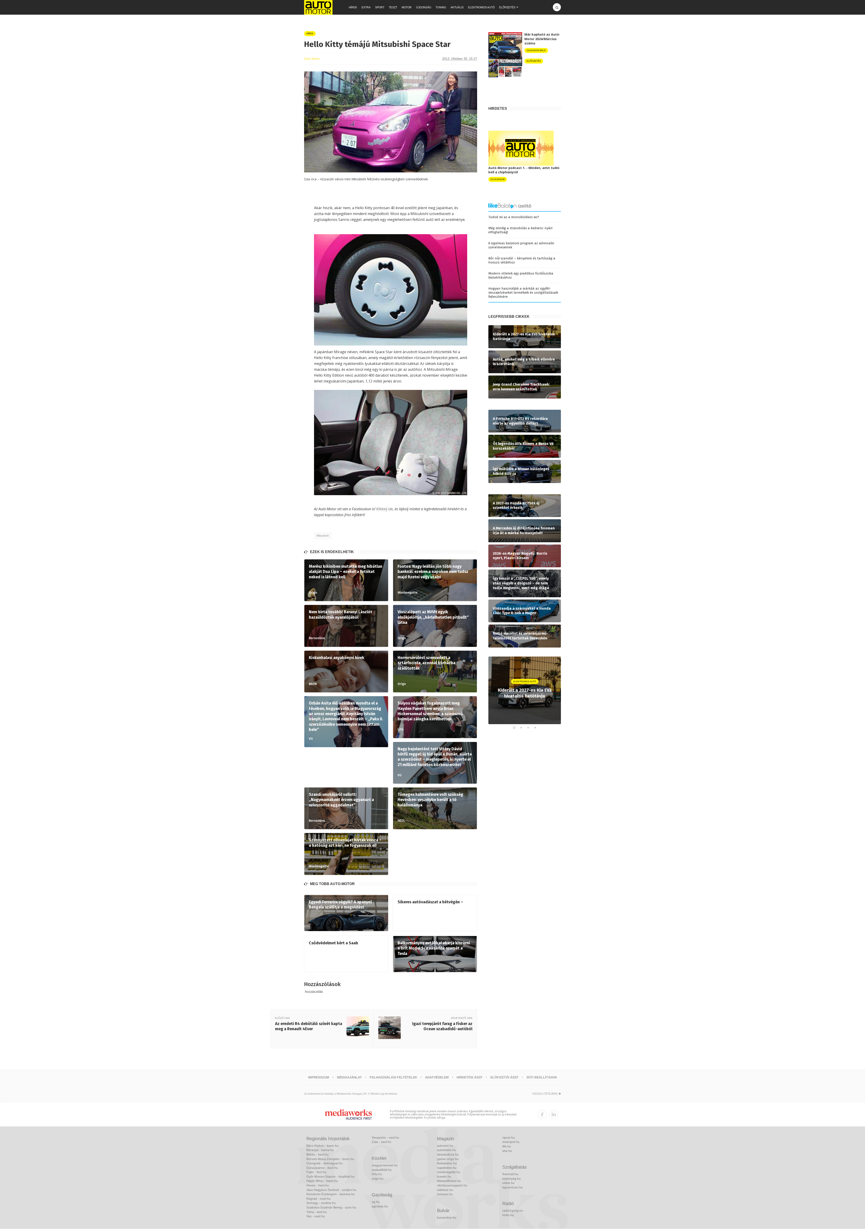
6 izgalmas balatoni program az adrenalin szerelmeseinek (521, 245)
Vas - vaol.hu (315, 1216)
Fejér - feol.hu (316, 1172)
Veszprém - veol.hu (385, 1137)
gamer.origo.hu (448, 1159)
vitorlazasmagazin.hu (452, 1185)
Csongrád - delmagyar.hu (324, 1163)
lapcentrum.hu (512, 1187)
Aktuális (457, 7)
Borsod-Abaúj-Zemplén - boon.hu (330, 1159)
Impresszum (318, 1077)
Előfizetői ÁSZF (504, 1077)
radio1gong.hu (512, 1210)
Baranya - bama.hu (320, 1150)
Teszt (393, 7)
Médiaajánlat (349, 1077)
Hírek (353, 7)
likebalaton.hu (447, 1163)
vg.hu (376, 1202)
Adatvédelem (437, 1077)
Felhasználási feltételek (393, 1077)
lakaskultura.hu (448, 1154)
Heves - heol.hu (317, 1185)
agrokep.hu (380, 1206)
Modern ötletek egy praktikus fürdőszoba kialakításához (520, 275)
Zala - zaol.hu (381, 1142)
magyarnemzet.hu (385, 1165)
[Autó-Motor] (318, 7)
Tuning (441, 7)
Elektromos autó (481, 7)
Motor (407, 7)
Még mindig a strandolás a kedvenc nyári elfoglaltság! (520, 230)
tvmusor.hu (445, 1194)
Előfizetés (507, 7)
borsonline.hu (446, 1217)
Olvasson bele (536, 50)
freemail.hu (510, 1174)
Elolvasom (498, 179)
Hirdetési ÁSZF (470, 1077)
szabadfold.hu (382, 1170)
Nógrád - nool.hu (318, 1198)
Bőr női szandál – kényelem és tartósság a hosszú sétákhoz (521, 260)
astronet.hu (445, 1145)
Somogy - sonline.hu (321, 1203)
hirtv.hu (377, 1174)
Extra (366, 7)
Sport (379, 7)
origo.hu (377, 1178)
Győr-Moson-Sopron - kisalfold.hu (330, 1176)
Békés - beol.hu (317, 1154)
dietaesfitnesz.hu (449, 1181)
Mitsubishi (322, 535)
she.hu (507, 1151)
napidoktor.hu (446, 1167)
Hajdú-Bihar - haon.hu (322, 1181)
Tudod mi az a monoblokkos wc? (513, 217)
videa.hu (508, 1183)
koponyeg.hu (511, 1178)
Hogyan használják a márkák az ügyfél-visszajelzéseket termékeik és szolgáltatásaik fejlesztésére (523, 292)
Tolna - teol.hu (316, 1212)
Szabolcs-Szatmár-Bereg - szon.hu (331, 1207)
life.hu (506, 1146)
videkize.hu (445, 1190)
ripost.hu (508, 1137)
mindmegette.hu (448, 1172)
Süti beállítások (541, 1077)
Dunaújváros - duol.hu (322, 1167)
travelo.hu (444, 1176)
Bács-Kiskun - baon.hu (322, 1145)
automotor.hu (446, 1150)
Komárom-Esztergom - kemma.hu (330, 1194)
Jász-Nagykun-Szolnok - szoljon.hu (331, 1190)
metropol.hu (510, 1142)
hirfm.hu (508, 1215)
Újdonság (423, 7)
